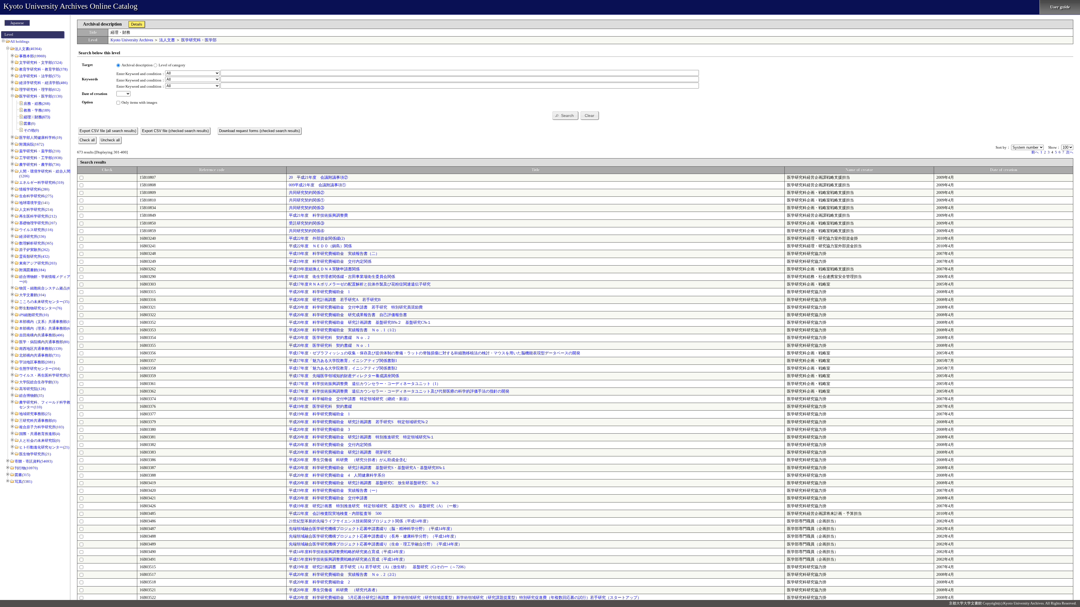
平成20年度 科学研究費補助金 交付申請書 (328, 498)
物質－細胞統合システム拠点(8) (45, 288)
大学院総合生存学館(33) (38, 382)
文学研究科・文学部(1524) (40, 62)
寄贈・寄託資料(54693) (33, 461)
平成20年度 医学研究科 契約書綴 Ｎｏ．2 (329, 338)
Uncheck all (110, 140)
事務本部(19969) (32, 56)
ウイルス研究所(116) (36, 230)
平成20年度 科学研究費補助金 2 (319, 582)
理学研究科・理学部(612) (39, 89)
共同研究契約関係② (306, 193)
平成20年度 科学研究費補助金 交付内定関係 (330, 445)
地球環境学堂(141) (34, 203)
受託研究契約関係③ (306, 223)
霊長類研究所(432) (34, 256)
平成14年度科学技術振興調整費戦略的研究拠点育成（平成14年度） (348, 552)
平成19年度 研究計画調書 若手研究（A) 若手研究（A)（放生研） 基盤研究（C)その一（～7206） (378, 567)
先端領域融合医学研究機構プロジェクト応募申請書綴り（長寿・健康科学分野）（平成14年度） (373, 536)
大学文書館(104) (32, 295)
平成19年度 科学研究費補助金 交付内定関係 (330, 261)
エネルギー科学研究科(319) (41, 182)
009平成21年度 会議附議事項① (317, 185)
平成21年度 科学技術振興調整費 (318, 215)
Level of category (172, 65)
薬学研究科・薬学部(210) (39, 151)
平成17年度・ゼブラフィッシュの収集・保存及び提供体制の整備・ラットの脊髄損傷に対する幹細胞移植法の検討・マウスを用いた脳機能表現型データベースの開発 (434, 353)
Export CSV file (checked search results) (175, 131)
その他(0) (31, 130)
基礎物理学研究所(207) (38, 223)
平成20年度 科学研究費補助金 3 (319, 429)
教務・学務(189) (37, 110)
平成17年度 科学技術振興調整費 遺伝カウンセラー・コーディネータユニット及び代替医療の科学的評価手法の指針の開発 (399, 391)
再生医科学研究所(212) (38, 216)
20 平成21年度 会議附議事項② (318, 177)
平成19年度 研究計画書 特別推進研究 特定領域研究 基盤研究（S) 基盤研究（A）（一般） (375, 506)
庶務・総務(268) (37, 103)
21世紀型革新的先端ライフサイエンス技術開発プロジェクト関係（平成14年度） (360, 521)
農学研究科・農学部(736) (39, 164)
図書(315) (22, 475)
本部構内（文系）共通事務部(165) (47, 322)
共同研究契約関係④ (306, 231)
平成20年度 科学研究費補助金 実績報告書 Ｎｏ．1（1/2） (343, 330)
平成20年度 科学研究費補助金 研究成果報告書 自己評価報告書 (348, 315)
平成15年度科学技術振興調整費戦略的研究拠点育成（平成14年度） (348, 559)
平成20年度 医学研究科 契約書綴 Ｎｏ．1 (329, 345)
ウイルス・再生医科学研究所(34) (46, 375)
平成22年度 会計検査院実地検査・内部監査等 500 (335, 513)
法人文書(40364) (28, 49)
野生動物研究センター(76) (40, 308)
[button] (565, 115)
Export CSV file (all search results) (108, 131)
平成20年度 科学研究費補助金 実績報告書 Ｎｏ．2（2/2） (343, 574)
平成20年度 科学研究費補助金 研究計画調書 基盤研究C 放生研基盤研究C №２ (364, 483)
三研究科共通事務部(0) (37, 420)
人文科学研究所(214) (36, 209)
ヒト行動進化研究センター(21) (44, 447)
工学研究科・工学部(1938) (40, 158)
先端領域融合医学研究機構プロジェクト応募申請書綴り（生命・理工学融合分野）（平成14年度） (375, 544)
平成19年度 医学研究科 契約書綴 (320, 406)
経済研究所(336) (32, 236)
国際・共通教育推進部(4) (39, 434)
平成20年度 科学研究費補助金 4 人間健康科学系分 (337, 475)
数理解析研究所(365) (36, 243)
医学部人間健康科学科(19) (40, 137)
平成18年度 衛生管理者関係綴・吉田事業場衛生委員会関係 (342, 277)
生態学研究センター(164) (39, 368)
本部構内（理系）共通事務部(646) (47, 328)
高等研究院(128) (32, 389)
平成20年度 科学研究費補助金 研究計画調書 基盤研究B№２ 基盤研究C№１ (360, 322)
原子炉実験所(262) (34, 250)
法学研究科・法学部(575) (39, 76)
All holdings (19, 41)
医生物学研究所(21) (35, 454)
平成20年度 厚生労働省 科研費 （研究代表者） (334, 590)
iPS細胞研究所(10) (34, 315)
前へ (1035, 152)
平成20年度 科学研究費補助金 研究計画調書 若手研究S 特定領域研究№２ (359, 422)
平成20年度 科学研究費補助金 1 (319, 292)
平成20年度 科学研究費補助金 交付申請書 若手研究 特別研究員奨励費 (356, 307)
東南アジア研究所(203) (38, 263)
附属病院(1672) (31, 144)
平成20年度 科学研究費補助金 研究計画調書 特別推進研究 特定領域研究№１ (361, 437)
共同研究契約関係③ (306, 208)
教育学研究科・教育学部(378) (43, 69)
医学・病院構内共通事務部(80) (44, 342)
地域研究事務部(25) (35, 414)
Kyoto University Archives (132, 40)
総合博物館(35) (31, 395)
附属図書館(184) (32, 270)
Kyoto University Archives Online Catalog (70, 6)
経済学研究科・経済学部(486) (43, 83)
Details (136, 24)
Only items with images (139, 102)
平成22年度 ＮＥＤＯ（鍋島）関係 (320, 246)
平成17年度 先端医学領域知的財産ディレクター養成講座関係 (344, 376)
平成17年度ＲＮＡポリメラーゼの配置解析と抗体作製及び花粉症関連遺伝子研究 (360, 284)
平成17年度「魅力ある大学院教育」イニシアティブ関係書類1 (343, 361)
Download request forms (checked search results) (259, 131)
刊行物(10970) (26, 468)
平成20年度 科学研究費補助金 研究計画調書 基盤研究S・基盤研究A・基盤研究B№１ (367, 468)
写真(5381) (23, 481)
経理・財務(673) (37, 117)
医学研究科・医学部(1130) (40, 96)
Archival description (137, 65)
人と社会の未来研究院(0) (39, 440)
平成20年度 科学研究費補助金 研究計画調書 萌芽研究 (340, 452)
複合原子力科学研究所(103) (41, 427)
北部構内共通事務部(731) (39, 355)
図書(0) (29, 123)
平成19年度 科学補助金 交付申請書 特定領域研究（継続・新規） (350, 399)
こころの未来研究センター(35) (44, 302)
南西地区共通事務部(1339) (40, 348)
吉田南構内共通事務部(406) (41, 335)
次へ (1069, 152)
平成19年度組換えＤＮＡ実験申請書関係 (324, 269)
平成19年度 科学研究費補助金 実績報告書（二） (334, 254)
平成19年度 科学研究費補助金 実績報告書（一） (334, 490)
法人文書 (167, 40)
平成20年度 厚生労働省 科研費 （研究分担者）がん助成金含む (348, 460)
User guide (1060, 7)
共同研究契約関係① (306, 200)
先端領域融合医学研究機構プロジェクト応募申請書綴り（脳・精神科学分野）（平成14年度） (371, 529)
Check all (87, 140)
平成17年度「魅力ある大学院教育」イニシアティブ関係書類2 (343, 368)
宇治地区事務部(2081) (37, 362)
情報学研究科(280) (34, 189)
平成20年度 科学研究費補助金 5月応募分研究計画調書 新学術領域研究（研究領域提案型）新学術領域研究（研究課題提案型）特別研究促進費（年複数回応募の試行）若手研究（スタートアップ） (465, 597)
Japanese (17, 23)
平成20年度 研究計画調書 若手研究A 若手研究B (335, 300)
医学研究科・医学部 (199, 40)
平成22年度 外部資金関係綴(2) (317, 238)
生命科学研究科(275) (36, 196)
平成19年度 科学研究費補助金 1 (319, 414)
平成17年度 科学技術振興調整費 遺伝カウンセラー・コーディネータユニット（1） (364, 384)
